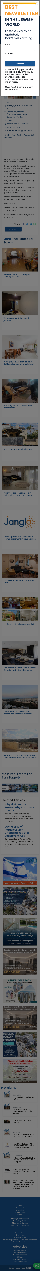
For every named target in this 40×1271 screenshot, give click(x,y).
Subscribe (20, 64)
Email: (7, 44)
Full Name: (9, 53)
